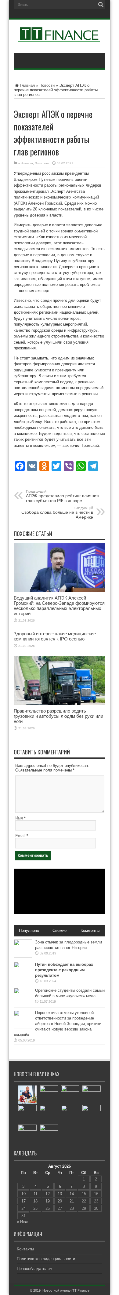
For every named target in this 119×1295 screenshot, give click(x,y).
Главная (27, 85)
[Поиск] (100, 4)
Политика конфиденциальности (46, 1259)
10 (23, 1193)
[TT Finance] (59, 37)
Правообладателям (34, 1268)
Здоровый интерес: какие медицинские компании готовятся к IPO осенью (55, 636)
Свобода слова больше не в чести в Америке (57, 513)
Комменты (90, 930)
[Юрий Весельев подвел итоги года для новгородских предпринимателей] (27, 1094)
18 (35, 1201)
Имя (19, 818)
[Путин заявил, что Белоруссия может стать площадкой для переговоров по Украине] (91, 1094)
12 (47, 1193)
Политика (42, 163)
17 (23, 1201)
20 (60, 1201)
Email (20, 836)
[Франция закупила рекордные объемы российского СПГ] (49, 1114)
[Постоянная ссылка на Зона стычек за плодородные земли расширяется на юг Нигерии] (23, 956)
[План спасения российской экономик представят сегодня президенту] (27, 1114)
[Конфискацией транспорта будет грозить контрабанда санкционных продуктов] (49, 1134)
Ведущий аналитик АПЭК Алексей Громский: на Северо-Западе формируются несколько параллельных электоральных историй (59, 605)
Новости (47, 85)
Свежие (59, 930)
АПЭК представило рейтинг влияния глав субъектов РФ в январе (62, 496)
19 (47, 1201)
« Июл (22, 1222)
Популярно (29, 930)
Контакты (25, 1249)
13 (60, 1193)
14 (72, 1193)
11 (36, 1193)
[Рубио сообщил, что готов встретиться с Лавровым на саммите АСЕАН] (49, 1094)
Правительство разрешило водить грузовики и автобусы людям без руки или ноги (58, 716)
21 (72, 1201)
